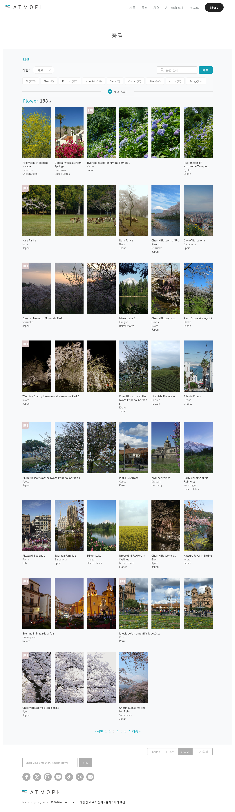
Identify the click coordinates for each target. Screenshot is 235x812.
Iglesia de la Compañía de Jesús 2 (139, 633)
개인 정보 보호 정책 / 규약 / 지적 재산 (102, 802)
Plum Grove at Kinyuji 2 (198, 318)
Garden (134, 81)
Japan (90, 170)
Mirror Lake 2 (127, 318)
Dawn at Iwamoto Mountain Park (42, 318)
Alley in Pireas (192, 396)
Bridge (195, 81)
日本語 (170, 752)
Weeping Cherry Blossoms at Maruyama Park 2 (50, 396)
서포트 (194, 7)
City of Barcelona (194, 240)
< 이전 (99, 731)
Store (214, 7)
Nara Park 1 (29, 240)
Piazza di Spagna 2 (33, 555)
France (123, 567)
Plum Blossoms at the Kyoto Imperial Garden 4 (51, 478)
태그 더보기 (120, 91)
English (155, 752)
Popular (69, 81)
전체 (40, 70)
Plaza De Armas (128, 478)
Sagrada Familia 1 (65, 555)
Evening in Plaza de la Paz (38, 633)
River (155, 81)
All (31, 81)
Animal (175, 81)
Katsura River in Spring (198, 555)
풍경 (144, 7)
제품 (132, 7)
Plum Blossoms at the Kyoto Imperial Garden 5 (133, 400)
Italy (24, 563)
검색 (205, 69)
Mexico (26, 641)
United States (29, 173)
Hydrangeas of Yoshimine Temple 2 (108, 162)
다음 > (136, 731)
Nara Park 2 (126, 240)
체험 (156, 7)
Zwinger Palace (160, 478)
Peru (122, 485)
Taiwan (155, 403)
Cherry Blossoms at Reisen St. (40, 707)
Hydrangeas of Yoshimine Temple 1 (196, 164)
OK (85, 763)
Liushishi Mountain (163, 396)
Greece (188, 403)
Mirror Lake (94, 555)
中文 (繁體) (202, 752)
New (49, 81)
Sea (115, 81)
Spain (187, 248)
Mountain (94, 81)
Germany (156, 485)
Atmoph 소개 (174, 7)
